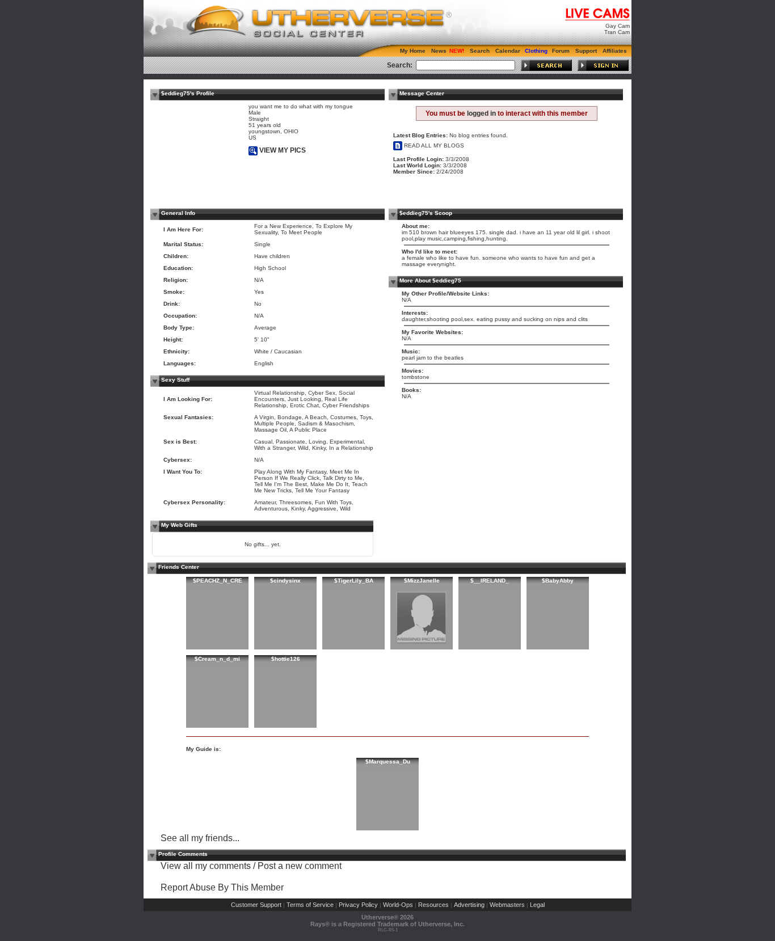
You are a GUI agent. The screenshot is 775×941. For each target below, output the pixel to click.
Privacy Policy (358, 904)
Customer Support (256, 904)
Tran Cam (617, 32)
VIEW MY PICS (282, 150)
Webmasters (507, 904)
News (439, 51)
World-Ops (398, 904)
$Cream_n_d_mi (217, 659)
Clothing (536, 51)
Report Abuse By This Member (222, 887)
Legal (537, 904)
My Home (413, 51)
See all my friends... (200, 838)
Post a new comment (300, 866)
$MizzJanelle (422, 580)
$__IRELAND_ (489, 580)
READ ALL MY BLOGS (433, 145)
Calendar (507, 51)
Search (480, 51)
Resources (433, 904)
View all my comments (206, 866)
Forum (561, 51)
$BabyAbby (558, 580)
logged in (481, 113)
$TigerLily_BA (353, 580)
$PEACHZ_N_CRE (217, 580)
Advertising (469, 904)
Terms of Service (310, 904)
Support (586, 51)
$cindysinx (285, 580)
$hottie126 (285, 659)
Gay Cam (617, 26)
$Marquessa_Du (387, 761)
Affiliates (615, 51)
